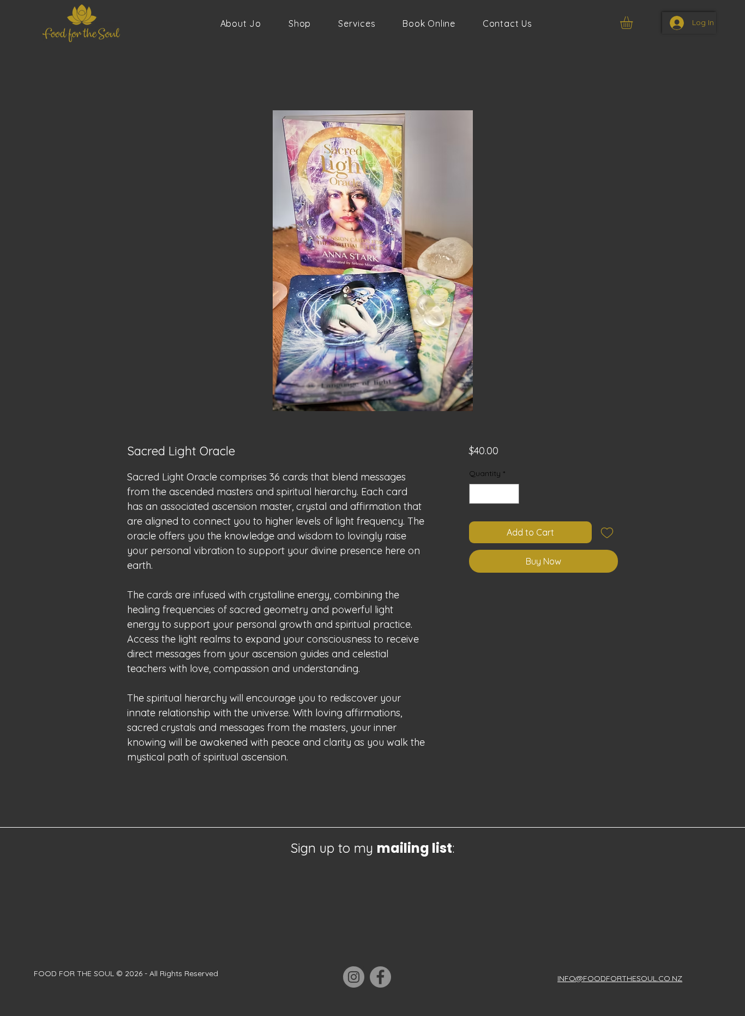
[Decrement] (477, 493)
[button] (357, 23)
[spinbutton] (494, 493)
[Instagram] (353, 977)
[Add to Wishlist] (607, 532)
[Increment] (511, 493)
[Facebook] (380, 977)
